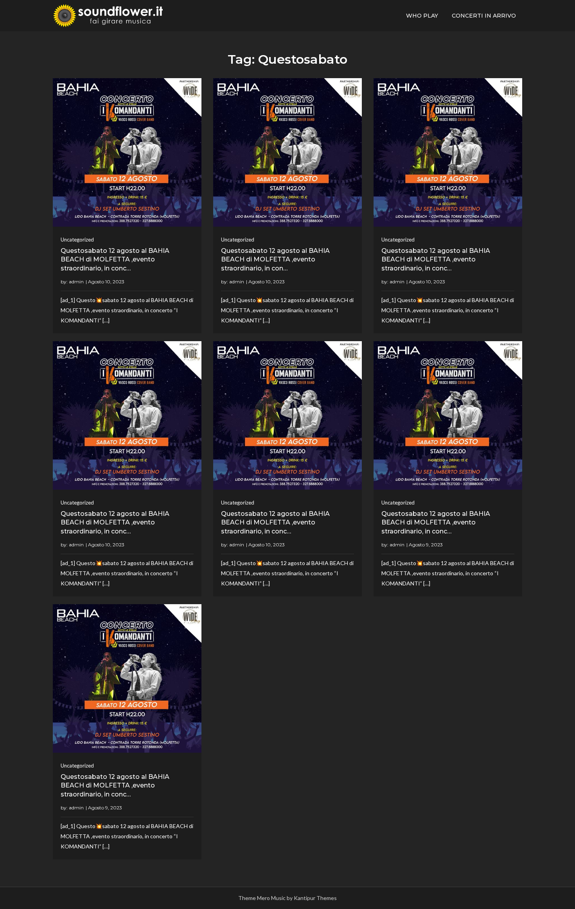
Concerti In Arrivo (484, 15)
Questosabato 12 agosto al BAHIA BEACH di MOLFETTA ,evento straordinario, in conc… (115, 259)
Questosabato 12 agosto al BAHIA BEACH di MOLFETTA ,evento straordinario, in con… (275, 259)
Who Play (422, 15)
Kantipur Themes (315, 898)
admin (76, 282)
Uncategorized (77, 239)
